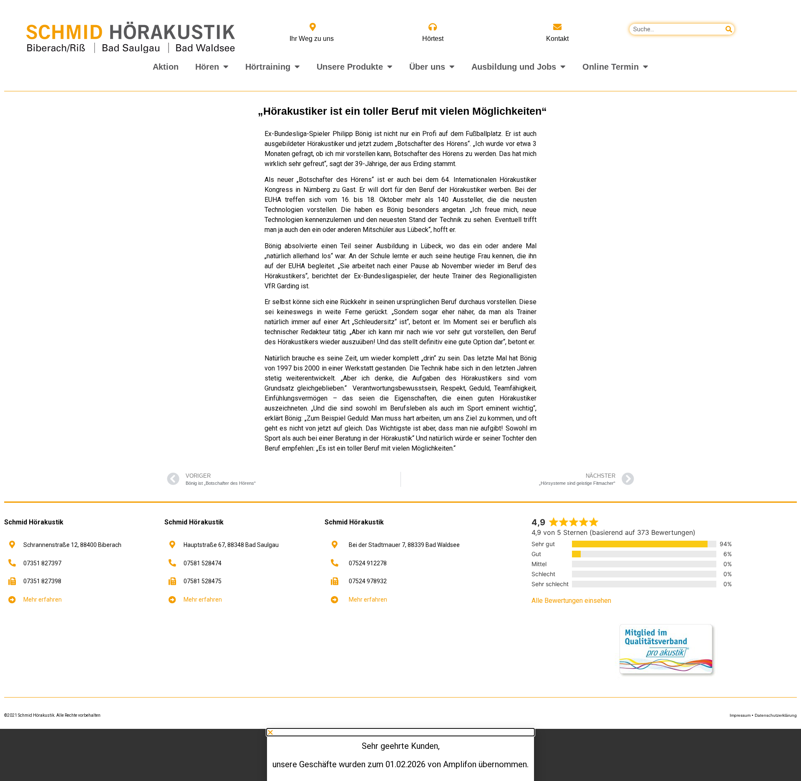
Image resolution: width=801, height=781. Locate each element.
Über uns (427, 66)
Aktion (166, 66)
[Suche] (728, 29)
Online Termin (610, 66)
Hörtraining (267, 66)
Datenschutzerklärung (776, 715)
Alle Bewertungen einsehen (571, 601)
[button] (18, 762)
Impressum (740, 715)
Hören (207, 66)
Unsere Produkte (350, 66)
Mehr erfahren (42, 599)
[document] (400, 755)
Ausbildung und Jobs (513, 66)
